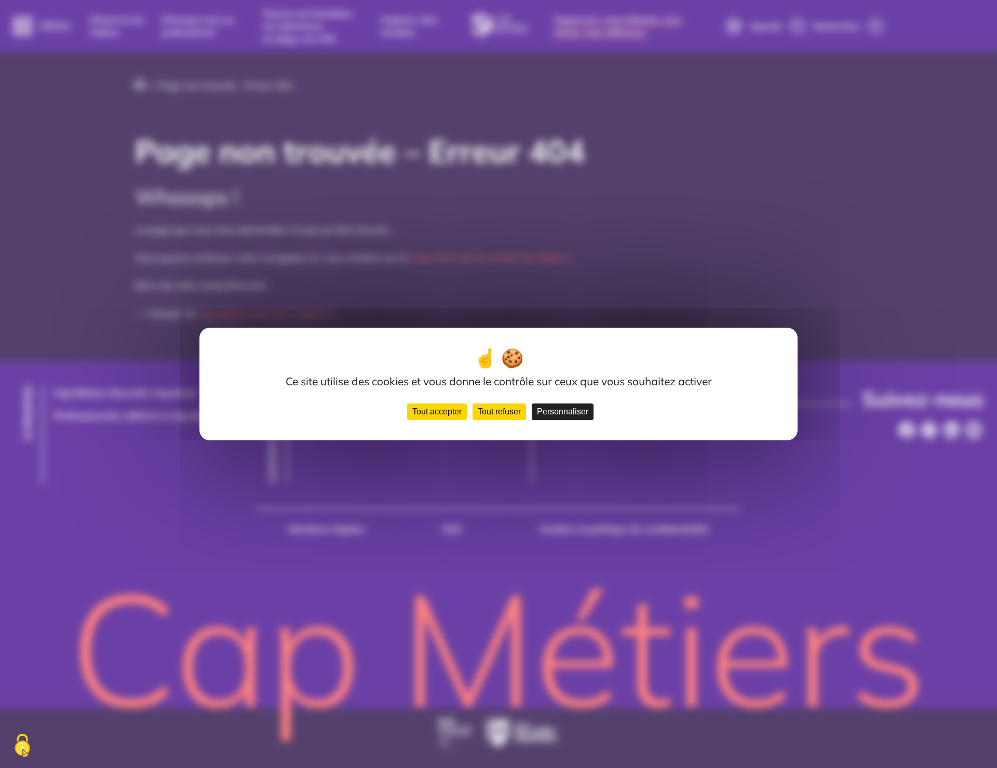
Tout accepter (437, 411)
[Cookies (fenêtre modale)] (22, 746)
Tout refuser (499, 411)
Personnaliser (562, 411)
